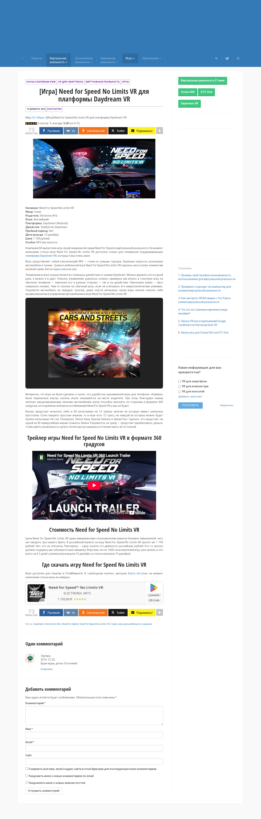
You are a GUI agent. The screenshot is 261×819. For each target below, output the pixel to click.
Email (29, 742)
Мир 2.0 (30, 117)
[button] (238, 58)
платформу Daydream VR (41, 255)
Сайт (28, 755)
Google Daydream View (41, 81)
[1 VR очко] (26, 123)
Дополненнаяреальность (84, 60)
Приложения (150, 58)
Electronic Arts (53, 624)
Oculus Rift (188, 91)
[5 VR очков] (36, 123)
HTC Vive (206, 91)
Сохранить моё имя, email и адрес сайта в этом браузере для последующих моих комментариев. (92, 768)
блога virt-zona (137, 573)
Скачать (154, 595)
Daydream (38, 624)
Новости (37, 58)
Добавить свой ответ (190, 396)
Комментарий (35, 703)
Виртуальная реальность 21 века (203, 80)
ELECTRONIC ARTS (77, 593)
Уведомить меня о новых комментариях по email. (61, 776)
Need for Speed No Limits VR (95, 624)
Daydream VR (189, 103)
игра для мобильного (130, 624)
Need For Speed (70, 624)
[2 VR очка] (29, 123)
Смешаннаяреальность (108, 60)
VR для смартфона (70, 81)
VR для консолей (192, 391)
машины (147, 624)
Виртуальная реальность (103, 81)
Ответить (47, 669)
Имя (29, 729)
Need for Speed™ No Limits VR (76, 587)
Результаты (226, 405)
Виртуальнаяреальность (58, 60)
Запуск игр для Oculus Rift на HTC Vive (205, 332)
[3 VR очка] (31, 123)
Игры (129, 58)
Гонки (114, 624)
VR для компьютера (194, 386)
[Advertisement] (130, 27)
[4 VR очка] (33, 123)
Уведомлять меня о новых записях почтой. (57, 782)
